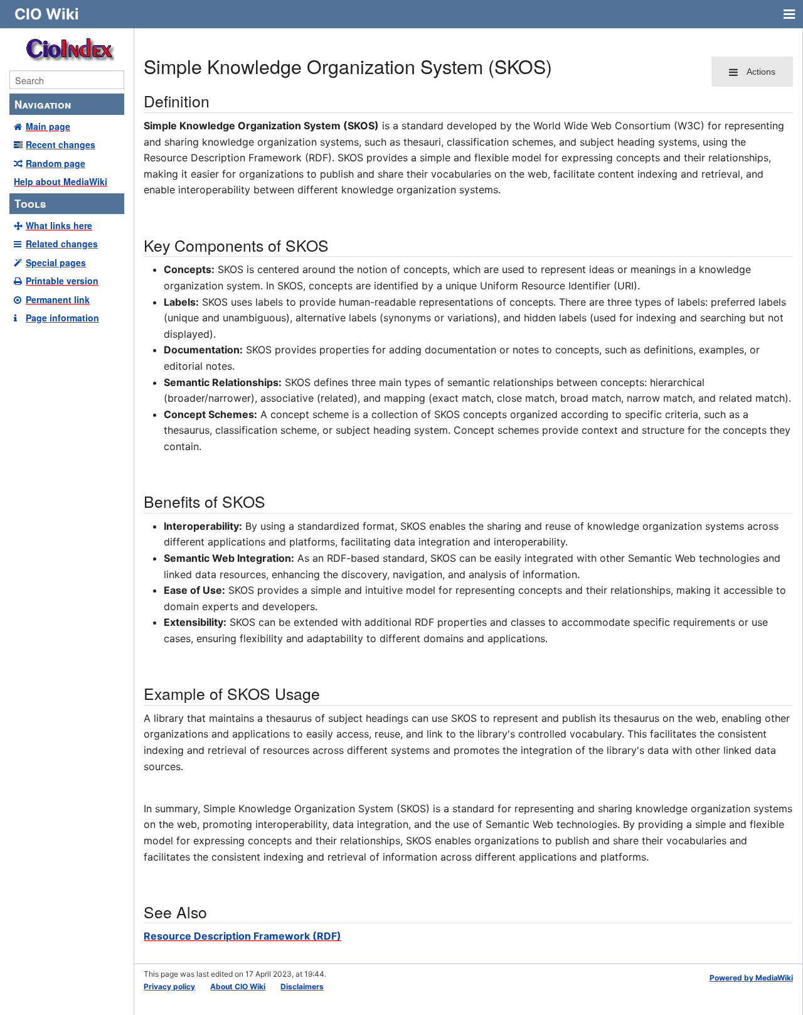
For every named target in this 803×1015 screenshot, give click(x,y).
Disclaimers (302, 986)
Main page (48, 126)
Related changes (62, 243)
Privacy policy (169, 986)
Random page (55, 163)
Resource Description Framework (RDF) (242, 936)
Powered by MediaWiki (751, 977)
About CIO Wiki (237, 986)
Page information (62, 317)
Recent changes (60, 144)
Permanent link (58, 299)
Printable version (62, 280)
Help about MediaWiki (60, 181)
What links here (59, 225)
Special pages (56, 262)
